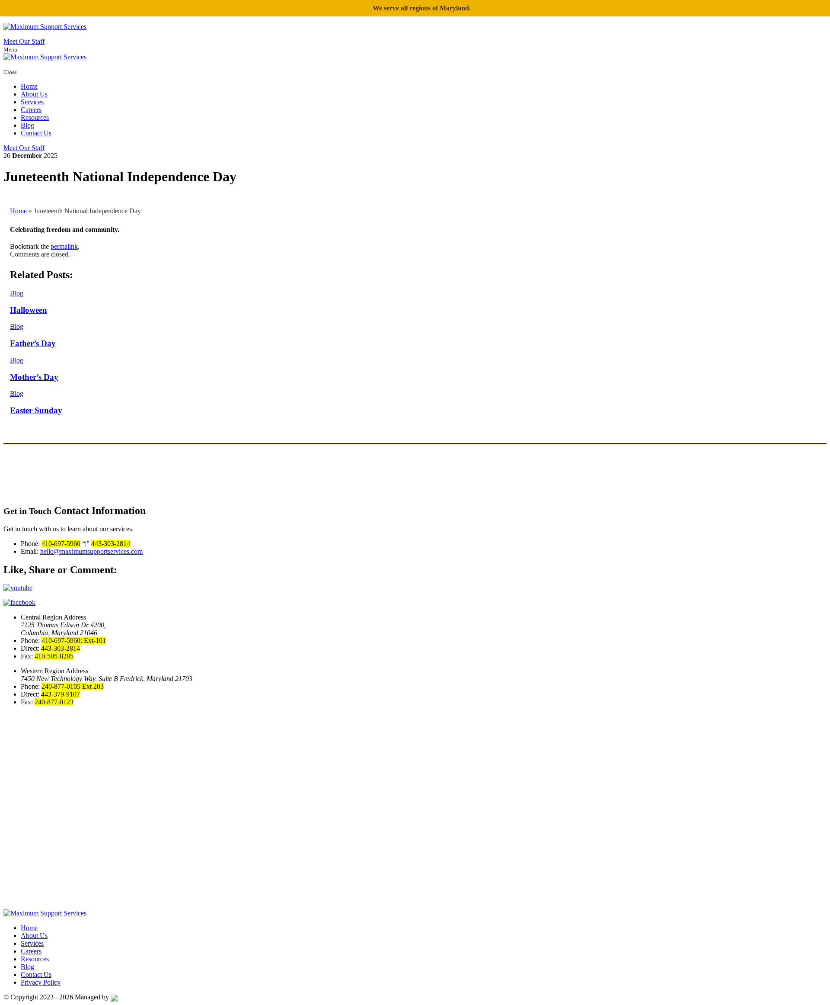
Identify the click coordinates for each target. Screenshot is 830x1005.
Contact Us (36, 133)
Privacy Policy (41, 982)
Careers (31, 109)
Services (32, 102)
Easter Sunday (36, 410)
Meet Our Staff (24, 41)
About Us (34, 94)
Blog (27, 125)
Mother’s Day (34, 377)
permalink (64, 246)
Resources (35, 117)
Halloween (28, 310)
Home (29, 86)
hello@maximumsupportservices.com (91, 551)
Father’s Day (33, 343)
